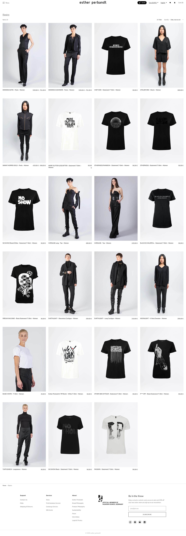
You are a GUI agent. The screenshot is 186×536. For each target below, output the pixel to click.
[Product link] (24, 59)
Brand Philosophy (78, 503)
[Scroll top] (182, 532)
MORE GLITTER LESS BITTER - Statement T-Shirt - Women (64, 166)
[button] (170, 2)
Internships (75, 517)
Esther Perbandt (77, 500)
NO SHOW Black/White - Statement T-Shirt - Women (20, 243)
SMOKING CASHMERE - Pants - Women (61, 90)
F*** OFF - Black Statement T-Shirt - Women (154, 394)
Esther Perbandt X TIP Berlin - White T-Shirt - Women (65, 394)
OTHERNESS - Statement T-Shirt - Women (154, 165)
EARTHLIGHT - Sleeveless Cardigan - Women (63, 318)
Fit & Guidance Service (53, 503)
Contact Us (23, 500)
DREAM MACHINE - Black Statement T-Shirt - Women (20, 318)
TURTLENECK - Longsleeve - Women (15, 469)
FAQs (22, 503)
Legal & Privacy (77, 520)
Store (48, 500)
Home (4, 485)
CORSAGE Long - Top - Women (58, 243)
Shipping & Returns (26, 507)
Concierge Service (52, 507)
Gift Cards (49, 510)
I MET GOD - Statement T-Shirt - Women (107, 90)
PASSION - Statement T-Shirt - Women (106, 469)
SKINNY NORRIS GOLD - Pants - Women (16, 165)
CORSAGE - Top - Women (102, 243)
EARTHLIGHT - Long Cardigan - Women (107, 318)
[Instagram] (130, 522)
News (74, 514)
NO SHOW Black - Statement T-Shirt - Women (63, 469)
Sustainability (76, 510)
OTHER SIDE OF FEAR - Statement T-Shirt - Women (111, 394)
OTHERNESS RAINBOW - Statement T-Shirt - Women (111, 165)
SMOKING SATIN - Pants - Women (14, 90)
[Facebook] (135, 522)
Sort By (166, 20)
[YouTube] (140, 522)
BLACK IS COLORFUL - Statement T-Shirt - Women (156, 243)
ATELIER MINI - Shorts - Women (150, 90)
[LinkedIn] (144, 522)
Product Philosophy (78, 507)
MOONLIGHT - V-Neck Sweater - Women (153, 318)
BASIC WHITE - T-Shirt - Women (13, 394)
